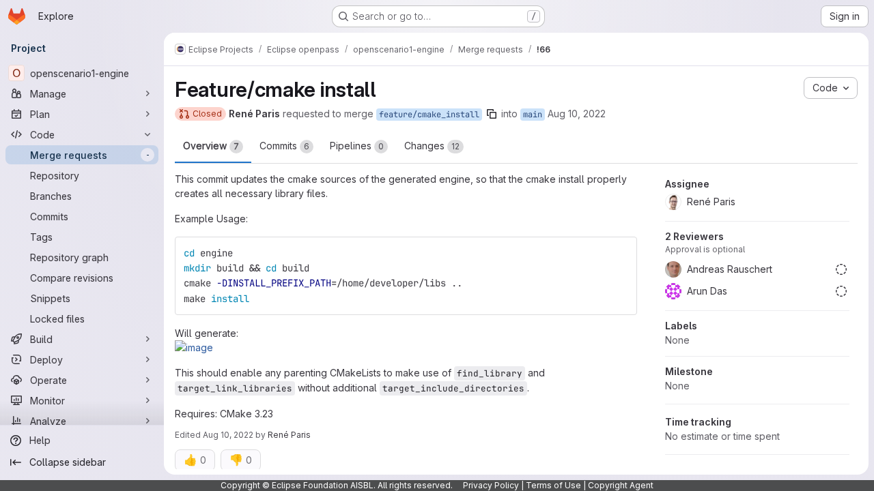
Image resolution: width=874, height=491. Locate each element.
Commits (284, 145)
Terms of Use (553, 485)
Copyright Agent (620, 485)
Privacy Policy (491, 485)
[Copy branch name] (491, 114)
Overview (211, 145)
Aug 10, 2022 (577, 113)
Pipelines (357, 145)
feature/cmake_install (429, 114)
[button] (194, 347)
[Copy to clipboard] (621, 253)
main (532, 114)
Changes (432, 145)
